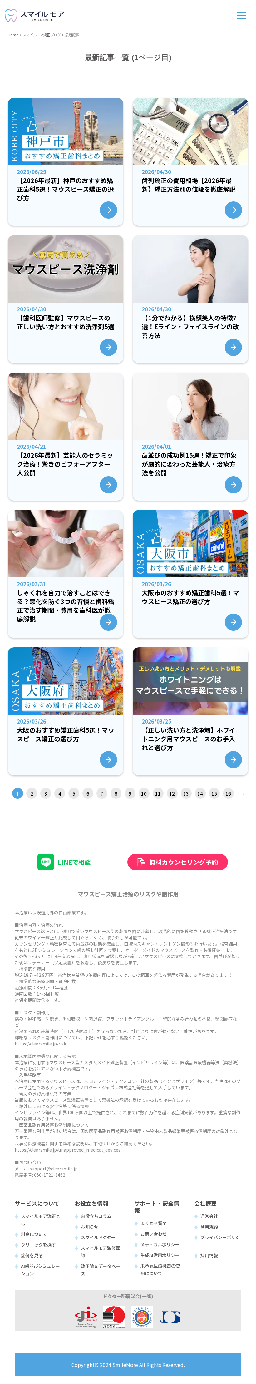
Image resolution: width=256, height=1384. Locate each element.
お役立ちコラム (96, 1216)
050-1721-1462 (49, 1175)
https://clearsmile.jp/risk (40, 1043)
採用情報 (209, 1255)
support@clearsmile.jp (54, 1168)
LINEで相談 (74, 862)
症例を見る (32, 1255)
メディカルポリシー (160, 1244)
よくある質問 (153, 1223)
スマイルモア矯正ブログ (42, 34)
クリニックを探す (38, 1245)
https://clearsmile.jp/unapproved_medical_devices (68, 1150)
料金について (34, 1234)
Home (13, 34)
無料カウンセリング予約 (183, 862)
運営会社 (209, 1216)
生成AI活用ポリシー (160, 1255)
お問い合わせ (153, 1234)
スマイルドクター (98, 1237)
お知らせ (89, 1226)
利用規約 (209, 1226)
